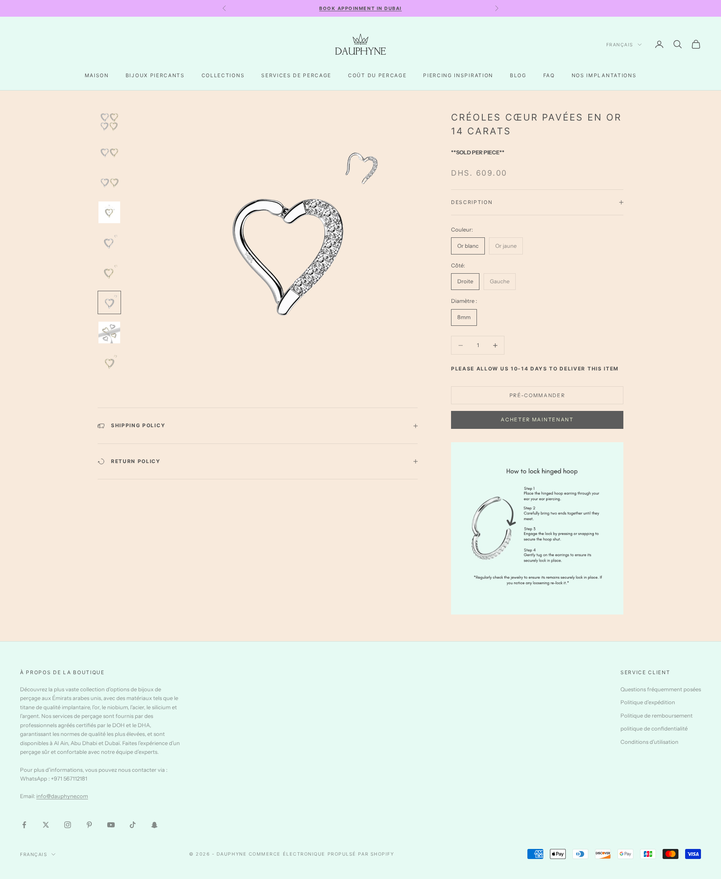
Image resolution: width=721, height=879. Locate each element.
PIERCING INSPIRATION (458, 75)
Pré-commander (537, 395)
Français (619, 45)
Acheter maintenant (537, 419)
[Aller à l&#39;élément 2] (109, 152)
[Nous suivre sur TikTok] (133, 825)
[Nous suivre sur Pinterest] (89, 825)
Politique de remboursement (656, 715)
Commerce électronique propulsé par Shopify (321, 854)
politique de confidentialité (654, 728)
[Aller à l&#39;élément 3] (109, 182)
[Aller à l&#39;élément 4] (109, 212)
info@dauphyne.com (62, 796)
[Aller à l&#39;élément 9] (109, 362)
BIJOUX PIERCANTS (155, 75)
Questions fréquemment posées (660, 689)
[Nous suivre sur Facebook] (24, 825)
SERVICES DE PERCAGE (296, 75)
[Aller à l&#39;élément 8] (109, 332)
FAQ (549, 75)
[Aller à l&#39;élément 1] (109, 122)
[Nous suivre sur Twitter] (46, 825)
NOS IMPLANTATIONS (604, 75)
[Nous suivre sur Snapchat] (154, 825)
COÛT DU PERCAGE (377, 75)
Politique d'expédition (647, 702)
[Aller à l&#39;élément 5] (109, 242)
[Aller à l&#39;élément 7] (109, 302)
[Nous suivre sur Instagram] (67, 825)
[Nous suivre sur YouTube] (111, 825)
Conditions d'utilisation (649, 741)
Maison (97, 75)
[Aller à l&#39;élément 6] (109, 272)
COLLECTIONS (223, 75)
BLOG (518, 75)
